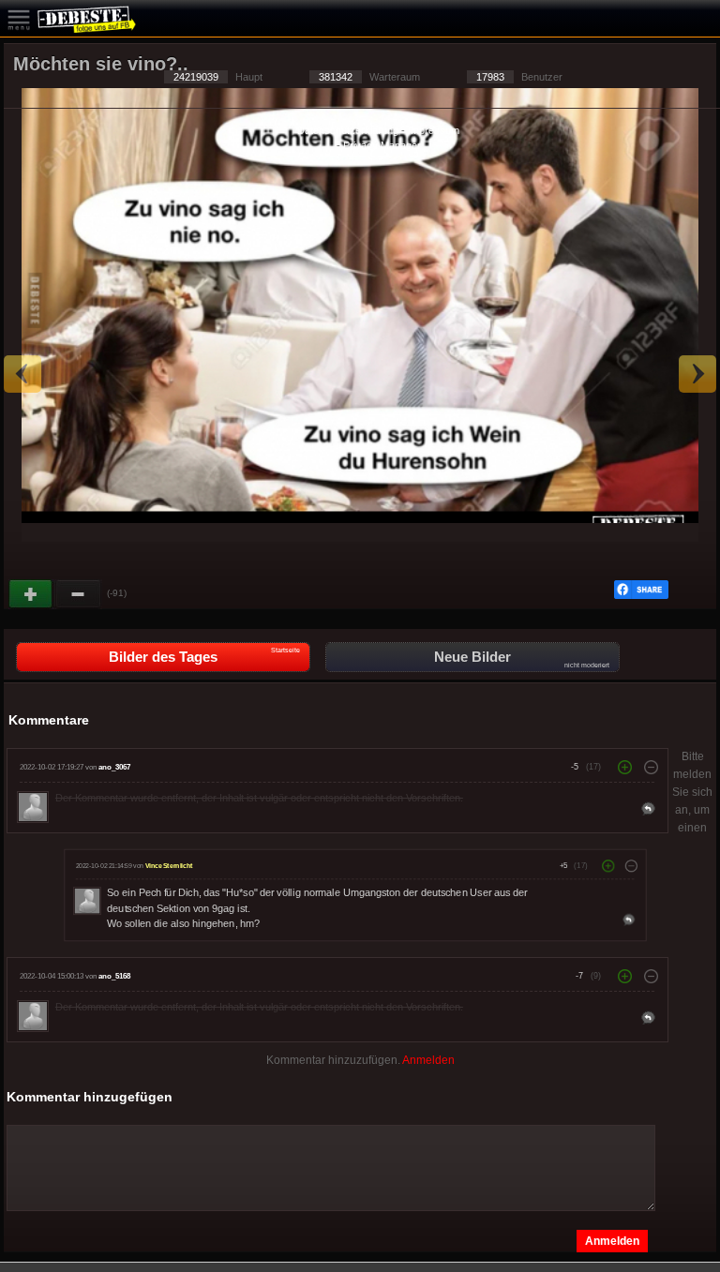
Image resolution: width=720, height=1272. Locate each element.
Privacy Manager (382, 145)
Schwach (78, 594)
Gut (31, 594)
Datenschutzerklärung (347, 130)
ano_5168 (114, 976)
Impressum (433, 130)
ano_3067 (114, 767)
